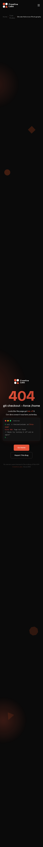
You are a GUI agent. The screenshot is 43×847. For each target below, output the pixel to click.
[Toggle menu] (38, 5)
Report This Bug (21, 455)
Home (5, 17)
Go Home (21, 448)
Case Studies (12, 17)
